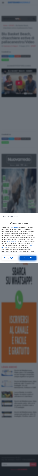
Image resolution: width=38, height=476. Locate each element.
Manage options (10, 258)
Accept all (28, 258)
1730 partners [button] (14, 227)
